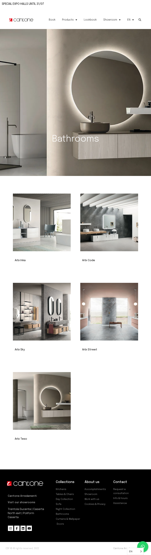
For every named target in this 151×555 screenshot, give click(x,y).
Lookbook (90, 20)
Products (68, 20)
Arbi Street (89, 349)
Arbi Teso (21, 438)
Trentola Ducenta (19, 509)
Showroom (110, 20)
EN (128, 20)
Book (52, 20)
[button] (139, 19)
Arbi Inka (20, 260)
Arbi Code (88, 260)
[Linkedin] (23, 528)
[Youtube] (29, 528)
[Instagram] (10, 528)
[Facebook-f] (17, 528)
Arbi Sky (20, 349)
